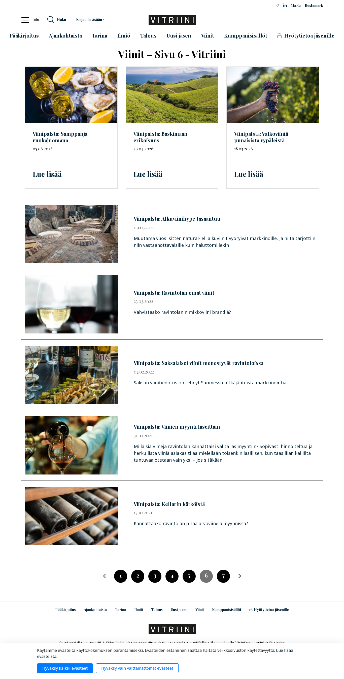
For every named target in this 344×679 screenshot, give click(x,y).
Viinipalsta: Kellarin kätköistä (169, 503)
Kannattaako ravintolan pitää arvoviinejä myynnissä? (191, 523)
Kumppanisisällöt (226, 609)
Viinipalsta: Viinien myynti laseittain (177, 426)
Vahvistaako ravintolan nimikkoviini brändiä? (182, 312)
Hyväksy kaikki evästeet (65, 668)
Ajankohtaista (95, 609)
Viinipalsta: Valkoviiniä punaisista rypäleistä (261, 137)
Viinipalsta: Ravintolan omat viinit (174, 292)
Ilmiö (138, 609)
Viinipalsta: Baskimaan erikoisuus (160, 137)
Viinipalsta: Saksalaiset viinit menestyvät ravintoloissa (198, 362)
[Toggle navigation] (26, 19)
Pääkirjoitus (65, 609)
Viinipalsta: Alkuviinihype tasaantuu (177, 218)
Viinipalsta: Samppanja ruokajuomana (60, 137)
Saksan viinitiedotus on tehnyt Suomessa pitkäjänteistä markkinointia (210, 383)
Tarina (120, 609)
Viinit (199, 609)
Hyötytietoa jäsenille (271, 609)
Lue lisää (47, 174)
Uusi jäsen (179, 609)
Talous (157, 609)
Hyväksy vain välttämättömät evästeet (137, 668)
